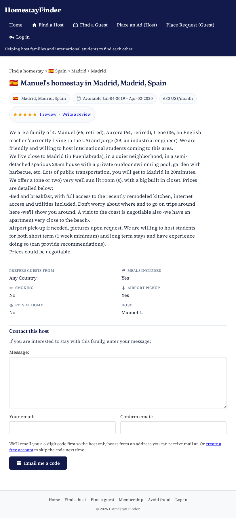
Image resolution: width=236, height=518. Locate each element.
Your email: (22, 416)
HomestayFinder (33, 10)
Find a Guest (94, 25)
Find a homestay (26, 71)
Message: (19, 352)
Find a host (75, 499)
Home (15, 25)
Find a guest (102, 499)
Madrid (79, 71)
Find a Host (51, 25)
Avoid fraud (159, 499)
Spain (58, 71)
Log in (23, 37)
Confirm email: (136, 416)
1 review (47, 114)
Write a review (76, 114)
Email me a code (42, 463)
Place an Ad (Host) (137, 25)
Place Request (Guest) (190, 25)
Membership (131, 499)
